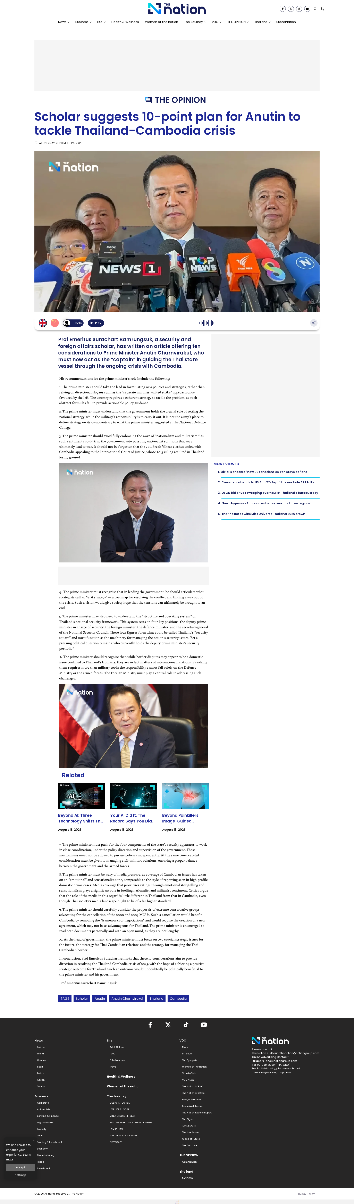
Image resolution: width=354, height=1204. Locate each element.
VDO (215, 22)
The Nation (77, 1194)
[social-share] (283, 9)
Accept (20, 1167)
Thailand (260, 22)
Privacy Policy (306, 1194)
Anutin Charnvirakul (127, 998)
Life (99, 22)
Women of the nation (161, 22)
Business (81, 22)
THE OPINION (236, 22)
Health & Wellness (125, 22)
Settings (20, 1175)
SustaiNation (286, 22)
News (62, 22)
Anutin (100, 998)
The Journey (193, 22)
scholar (82, 998)
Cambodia (178, 998)
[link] (81, 811)
